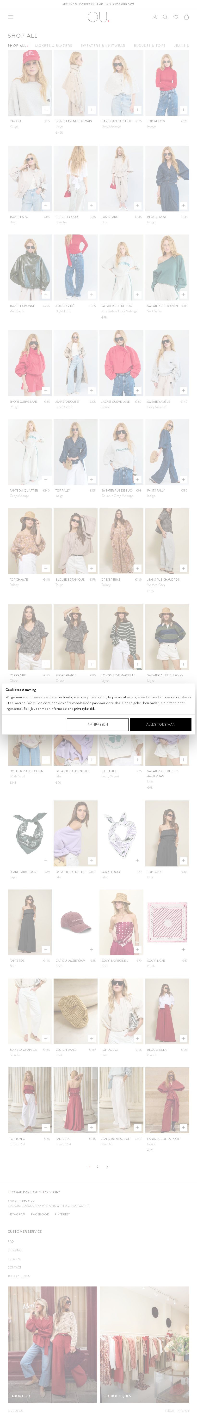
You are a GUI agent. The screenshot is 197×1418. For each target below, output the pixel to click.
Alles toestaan (160, 724)
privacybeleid (84, 708)
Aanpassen (98, 724)
